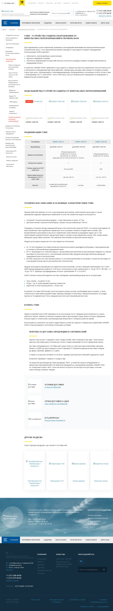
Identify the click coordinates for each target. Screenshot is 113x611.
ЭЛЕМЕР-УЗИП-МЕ (54, 122)
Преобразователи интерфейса (14, 106)
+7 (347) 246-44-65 (39, 519)
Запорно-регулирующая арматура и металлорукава (13, 138)
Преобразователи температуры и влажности (35, 483)
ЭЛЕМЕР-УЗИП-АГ (98, 122)
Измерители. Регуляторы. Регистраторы (13, 127)
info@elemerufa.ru (80, 13)
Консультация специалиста (55, 420)
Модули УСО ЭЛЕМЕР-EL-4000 (13, 97)
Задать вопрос (93, 524)
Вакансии (49, 3)
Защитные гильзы (101, 481)
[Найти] (69, 13)
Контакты (75, 3)
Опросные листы (76, 23)
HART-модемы (13, 102)
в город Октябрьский (53, 387)
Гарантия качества (44, 570)
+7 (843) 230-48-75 (41, 521)
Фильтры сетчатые (11, 157)
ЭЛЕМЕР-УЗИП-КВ (31, 122)
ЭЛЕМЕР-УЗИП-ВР (76, 122)
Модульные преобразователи (14, 91)
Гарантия (66, 3)
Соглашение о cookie (77, 600)
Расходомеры (9, 47)
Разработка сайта (94, 606)
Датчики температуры (12, 44)
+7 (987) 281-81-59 (45, 524)
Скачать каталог (60, 23)
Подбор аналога (91, 23)
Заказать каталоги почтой (98, 518)
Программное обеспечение (31, 23)
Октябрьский (9, 3)
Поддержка (48, 23)
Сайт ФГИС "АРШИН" (64, 559)
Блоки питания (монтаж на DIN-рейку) (13, 75)
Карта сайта (35, 600)
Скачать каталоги (94, 515)
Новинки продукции (12, 160)
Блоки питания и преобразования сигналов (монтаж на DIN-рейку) (14, 83)
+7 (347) (103, 11)
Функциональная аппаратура (11, 60)
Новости (41, 3)
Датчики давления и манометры (12, 39)
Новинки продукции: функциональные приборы (14, 67)
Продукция (14, 23)
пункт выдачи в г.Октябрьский (56, 404)
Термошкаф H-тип (57, 481)
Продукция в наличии (12, 35)
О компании (32, 3)
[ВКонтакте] (81, 561)
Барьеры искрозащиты (13, 112)
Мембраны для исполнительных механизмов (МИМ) (10, 145)
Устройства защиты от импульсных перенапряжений (14, 119)
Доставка (58, 3)
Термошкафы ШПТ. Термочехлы (11, 152)
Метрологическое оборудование (10, 133)
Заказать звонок (105, 16)
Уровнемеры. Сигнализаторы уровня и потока (12, 53)
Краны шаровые (79, 481)
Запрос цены (105, 23)
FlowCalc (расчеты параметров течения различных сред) (64, 564)
